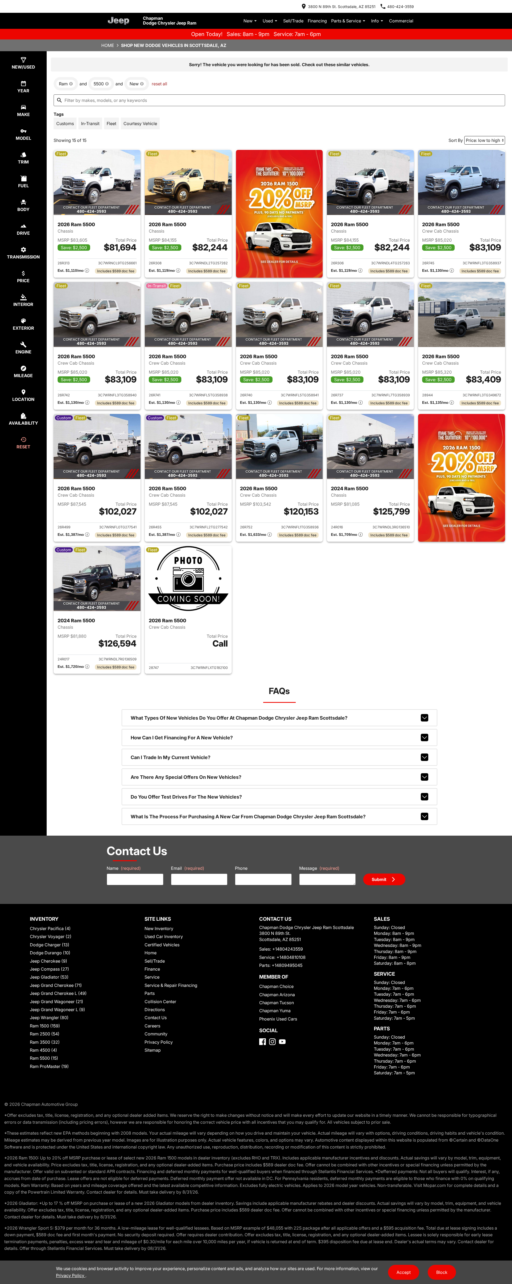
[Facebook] (262, 1041)
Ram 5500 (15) (44, 1058)
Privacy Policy (159, 1042)
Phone (241, 868)
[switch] (65, 123)
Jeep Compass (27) (49, 969)
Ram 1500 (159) (45, 1025)
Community (156, 1033)
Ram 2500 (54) (44, 1033)
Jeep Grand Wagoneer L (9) (57, 1009)
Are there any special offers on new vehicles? (186, 777)
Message (319, 868)
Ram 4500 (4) (43, 1050)
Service (152, 977)
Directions (155, 1009)
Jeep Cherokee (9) (48, 961)
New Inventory (159, 928)
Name (124, 868)
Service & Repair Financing (171, 985)
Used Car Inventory (164, 936)
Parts (150, 993)
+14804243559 (287, 949)
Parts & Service (346, 20)
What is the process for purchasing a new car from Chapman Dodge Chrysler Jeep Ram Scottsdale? (248, 816)
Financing (317, 20)
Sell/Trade (293, 20)
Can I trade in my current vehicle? (170, 757)
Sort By (456, 140)
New (248, 20)
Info (375, 20)
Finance (152, 969)
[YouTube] (282, 1041)
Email (187, 868)
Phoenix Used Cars (278, 1019)
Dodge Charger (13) (49, 944)
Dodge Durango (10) (50, 952)
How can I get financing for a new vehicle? (182, 737)
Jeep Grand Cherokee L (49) (58, 993)
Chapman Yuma (275, 1010)
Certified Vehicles (162, 944)
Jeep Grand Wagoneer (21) (56, 1001)
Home (107, 45)
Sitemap (153, 1050)
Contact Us (156, 1017)
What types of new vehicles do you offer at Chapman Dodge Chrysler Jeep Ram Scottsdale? (239, 718)
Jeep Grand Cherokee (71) (56, 985)
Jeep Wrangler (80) (49, 1017)
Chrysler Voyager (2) (50, 936)
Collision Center (160, 1001)
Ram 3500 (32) (45, 1042)
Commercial (401, 20)
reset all (159, 83)
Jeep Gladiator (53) (49, 977)
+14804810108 (291, 957)
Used (268, 20)
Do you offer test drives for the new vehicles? (186, 797)
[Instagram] (272, 1041)
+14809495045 (287, 965)
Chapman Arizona (277, 994)
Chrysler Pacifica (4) (50, 928)
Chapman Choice (276, 986)
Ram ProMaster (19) (49, 1066)
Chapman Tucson (276, 1002)
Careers (152, 1025)
